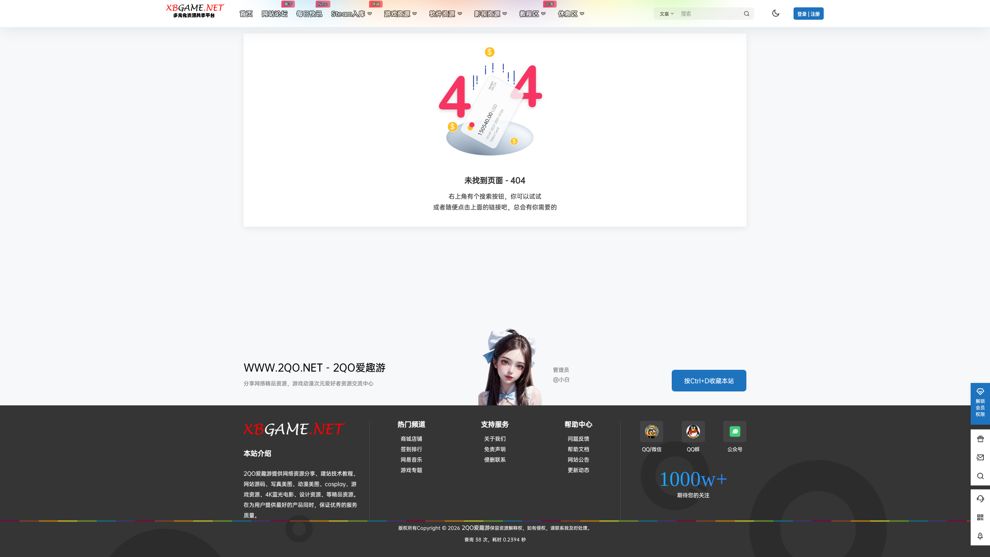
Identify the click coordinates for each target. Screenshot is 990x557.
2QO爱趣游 (475, 527)
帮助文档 (578, 449)
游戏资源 (397, 13)
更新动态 (578, 469)
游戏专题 (411, 469)
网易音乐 (411, 459)
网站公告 (578, 459)
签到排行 (411, 449)
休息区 (568, 13)
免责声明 (495, 449)
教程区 (537, 9)
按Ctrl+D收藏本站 (709, 380)
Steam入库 (355, 9)
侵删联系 (495, 459)
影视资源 (487, 13)
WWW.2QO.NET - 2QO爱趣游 (315, 367)
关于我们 (495, 438)
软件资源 (442, 13)
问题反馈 (578, 438)
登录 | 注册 (808, 14)
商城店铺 (411, 438)
